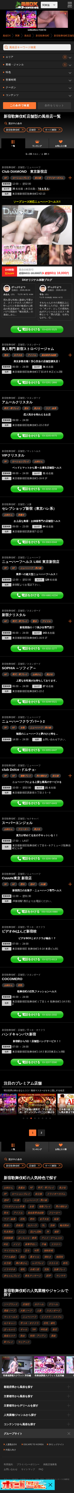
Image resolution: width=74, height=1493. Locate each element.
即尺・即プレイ (11, 408)
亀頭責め (64, 1225)
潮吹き (47, 1257)
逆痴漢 (19, 1225)
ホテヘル (39, 1304)
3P (5, 461)
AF (5, 178)
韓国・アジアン (38, 1335)
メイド (16, 1244)
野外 (22, 884)
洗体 (52, 1225)
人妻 (39, 1310)
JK (47, 1231)
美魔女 (21, 515)
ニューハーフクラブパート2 (23, 721)
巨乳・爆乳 (49, 1323)
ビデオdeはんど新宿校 (19, 931)
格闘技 (59, 1257)
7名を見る (43, 189)
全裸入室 (34, 1269)
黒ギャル (34, 1257)
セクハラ (32, 1225)
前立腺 (38, 178)
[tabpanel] (37, 1104)
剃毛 (65, 1263)
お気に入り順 (61, 146)
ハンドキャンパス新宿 (19, 1034)
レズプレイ (38, 1263)
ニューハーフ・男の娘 (30, 568)
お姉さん (38, 461)
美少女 (37, 408)
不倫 (44, 1244)
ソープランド (10, 1304)
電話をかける (39, 329)
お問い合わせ (10, 1469)
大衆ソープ (26, 1310)
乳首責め (8, 1231)
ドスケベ (55, 1244)
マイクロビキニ (12, 1250)
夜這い (7, 1225)
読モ (27, 1250)
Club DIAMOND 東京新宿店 (24, 171)
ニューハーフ (29, 1317)
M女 (6, 1244)
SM (34, 1329)
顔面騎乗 (8, 1238)
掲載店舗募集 (50, 1464)
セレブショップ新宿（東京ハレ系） (29, 508)
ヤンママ (60, 1275)
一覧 (13, 146)
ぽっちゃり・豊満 (27, 1238)
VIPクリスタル (13, 455)
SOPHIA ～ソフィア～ (19, 668)
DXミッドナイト (56, 1444)
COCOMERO (12, 979)
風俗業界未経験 (49, 355)
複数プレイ (25, 776)
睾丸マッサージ (33, 1275)
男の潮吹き (41, 776)
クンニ (21, 1231)
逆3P (48, 1275)
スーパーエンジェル (17, 823)
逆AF (32, 884)
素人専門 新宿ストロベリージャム (28, 349)
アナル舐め (9, 1257)
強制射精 (48, 1250)
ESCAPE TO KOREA (34, 1444)
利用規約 (8, 1464)
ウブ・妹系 (51, 408)
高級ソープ (9, 1310)
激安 (54, 1329)
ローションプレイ (21, 178)
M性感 (44, 1329)
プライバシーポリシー (28, 1464)
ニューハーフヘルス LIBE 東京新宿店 (30, 562)
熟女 (22, 1335)
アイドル (32, 355)
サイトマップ (28, 1469)
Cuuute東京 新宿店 (17, 878)
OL (43, 1225)
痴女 (22, 1257)
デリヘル (53, 1304)
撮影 (56, 1231)
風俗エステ (9, 1335)
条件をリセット (54, 105)
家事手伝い (30, 1244)
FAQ (41, 1469)
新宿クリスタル (14, 615)
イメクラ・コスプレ (51, 1317)
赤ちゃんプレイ (12, 1275)
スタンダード (53, 1310)
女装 (22, 727)
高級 (53, 1335)
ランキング (37, 146)
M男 (37, 1250)
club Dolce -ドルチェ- (19, 770)
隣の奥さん (21, 1263)
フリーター (23, 829)
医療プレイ (59, 1269)
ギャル (23, 1329)
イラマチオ (9, 1269)
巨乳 (20, 985)
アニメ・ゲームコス (51, 1238)
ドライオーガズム (54, 178)
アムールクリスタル (17, 402)
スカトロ (53, 1263)
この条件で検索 (19, 105)
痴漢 (56, 1219)
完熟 (46, 1269)
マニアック (23, 1342)
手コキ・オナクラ (29, 1323)
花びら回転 (35, 1231)
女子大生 (18, 355)
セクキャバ (9, 1323)
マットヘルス (10, 1317)
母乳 (22, 1269)
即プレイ (8, 1342)
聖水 (6, 355)
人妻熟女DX (11, 1444)
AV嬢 (43, 884)
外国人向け (11, 1450)
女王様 (7, 1263)
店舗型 (26, 1304)
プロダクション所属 (14, 1206)
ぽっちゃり (9, 1329)
